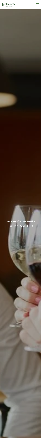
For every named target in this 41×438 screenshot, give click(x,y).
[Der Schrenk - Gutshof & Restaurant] (8, 4)
